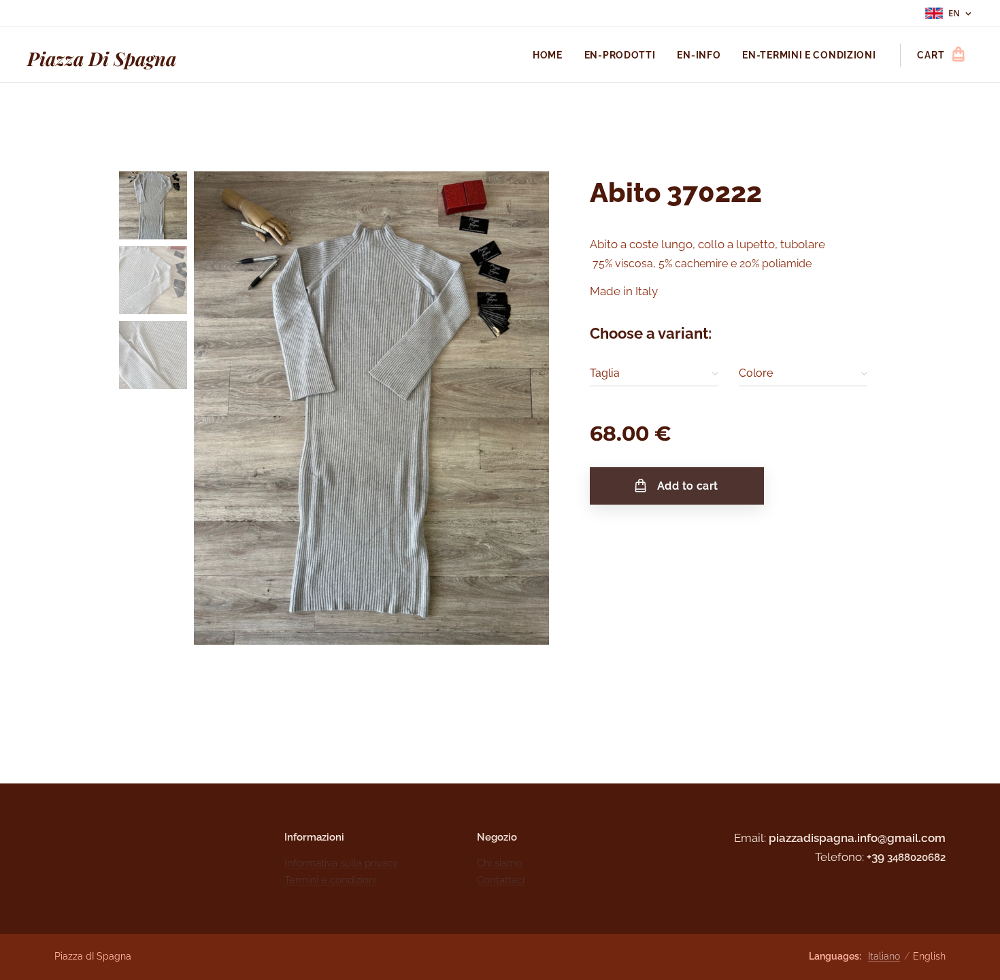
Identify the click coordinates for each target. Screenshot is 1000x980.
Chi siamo (499, 863)
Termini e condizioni (330, 880)
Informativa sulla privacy (341, 863)
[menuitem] (551, 55)
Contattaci (500, 880)
